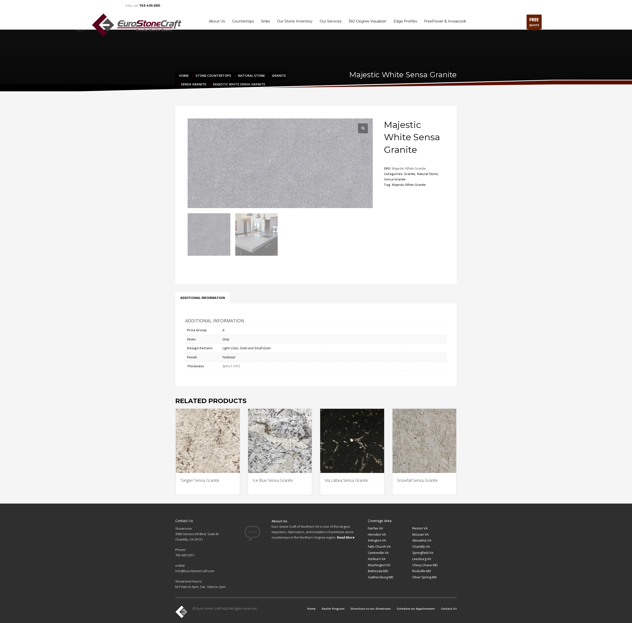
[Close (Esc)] (626, 5)
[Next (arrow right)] (623, 311)
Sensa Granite (395, 179)
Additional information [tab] (202, 297)
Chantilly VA (421, 546)
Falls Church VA (379, 546)
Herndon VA (377, 534)
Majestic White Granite (409, 184)
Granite (409, 174)
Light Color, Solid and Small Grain (246, 348)
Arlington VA (377, 540)
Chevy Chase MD (425, 565)
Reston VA (420, 528)
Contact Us (449, 608)
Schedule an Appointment (416, 608)
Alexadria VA (421, 540)
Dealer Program (333, 608)
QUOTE (534, 22)
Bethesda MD (378, 571)
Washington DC (379, 565)
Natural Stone (427, 174)
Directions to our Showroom (371, 608)
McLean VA (420, 534)
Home (311, 608)
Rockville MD (421, 571)
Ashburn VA (376, 559)
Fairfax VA (375, 528)
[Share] (615, 5)
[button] (363, 128)
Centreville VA (378, 552)
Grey (225, 339)
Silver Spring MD (424, 577)
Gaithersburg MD (381, 577)
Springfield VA (422, 552)
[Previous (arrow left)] (8, 311)
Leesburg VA (421, 559)
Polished (228, 357)
